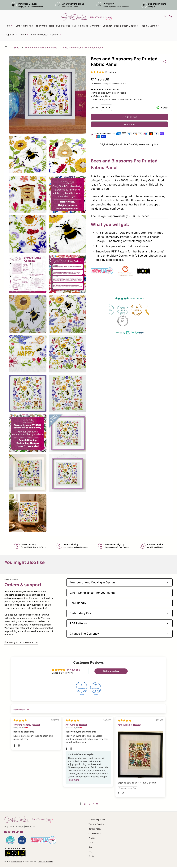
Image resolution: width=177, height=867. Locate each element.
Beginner (107, 25)
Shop (16, 47)
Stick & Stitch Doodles (126, 25)
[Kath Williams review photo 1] (140, 754)
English (9, 826)
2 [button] (85, 803)
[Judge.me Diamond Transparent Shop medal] (95, 687)
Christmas (95, 25)
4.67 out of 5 (73, 669)
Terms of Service (96, 824)
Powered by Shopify (45, 861)
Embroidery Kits (25, 26)
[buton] (9, 826)
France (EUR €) (26, 826)
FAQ (90, 851)
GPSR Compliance (96, 819)
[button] (98, 72)
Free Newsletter (40, 35)
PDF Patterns (63, 25)
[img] (20, 720)
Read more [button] (73, 779)
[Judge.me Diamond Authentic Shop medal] (81, 687)
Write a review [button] (111, 671)
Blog (90, 847)
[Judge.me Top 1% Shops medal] (137, 309)
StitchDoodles (16, 861)
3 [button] (89, 803)
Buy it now (129, 124)
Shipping (104, 83)
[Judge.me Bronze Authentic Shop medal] (123, 309)
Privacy (91, 838)
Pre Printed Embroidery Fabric (41, 47)
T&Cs (90, 842)
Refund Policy (94, 829)
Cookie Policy (94, 833)
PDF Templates (80, 25)
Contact (92, 856)
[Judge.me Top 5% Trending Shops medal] (109, 321)
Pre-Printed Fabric (44, 25)
